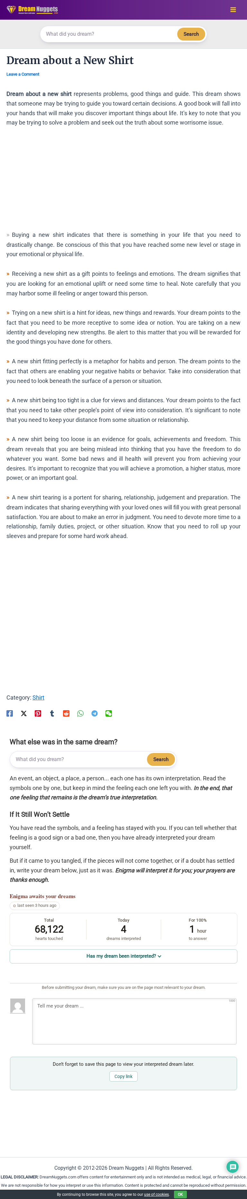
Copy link (123, 1076)
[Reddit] (66, 713)
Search (191, 34)
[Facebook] (9, 713)
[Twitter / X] (24, 713)
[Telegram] (94, 713)
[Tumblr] (52, 713)
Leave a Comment (22, 74)
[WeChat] (108, 713)
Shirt (38, 697)
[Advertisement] (123, 182)
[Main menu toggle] (233, 9)
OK (180, 1194)
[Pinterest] (38, 713)
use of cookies (156, 1194)
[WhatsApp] (80, 713)
